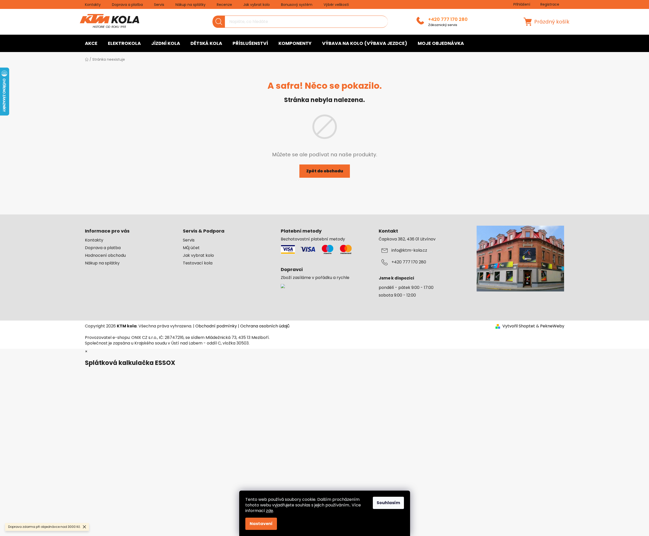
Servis (159, 4)
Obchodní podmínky (216, 326)
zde (269, 511)
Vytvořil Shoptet (518, 326)
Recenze (224, 4)
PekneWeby (552, 326)
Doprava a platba (127, 4)
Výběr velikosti (336, 4)
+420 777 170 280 (448, 19)
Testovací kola (197, 263)
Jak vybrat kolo (256, 4)
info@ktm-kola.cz (409, 250)
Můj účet (191, 248)
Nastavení (261, 524)
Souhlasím (388, 503)
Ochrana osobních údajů (264, 326)
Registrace (549, 4)
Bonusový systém (296, 4)
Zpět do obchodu (324, 171)
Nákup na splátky (190, 4)
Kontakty (93, 4)
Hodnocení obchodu (105, 255)
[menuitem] (91, 43)
